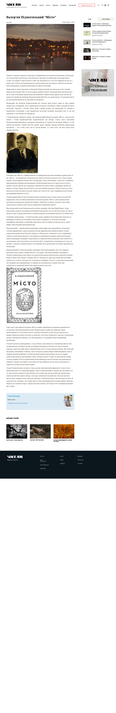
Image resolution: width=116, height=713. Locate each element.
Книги (41, 5)
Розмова (63, 5)
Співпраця (43, 468)
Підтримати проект (86, 5)
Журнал (34, 5)
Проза (48, 5)
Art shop (80, 463)
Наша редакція (44, 465)
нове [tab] (89, 19)
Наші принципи (43, 460)
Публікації (72, 5)
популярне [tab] (106, 19)
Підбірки (55, 5)
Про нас (42, 456)
